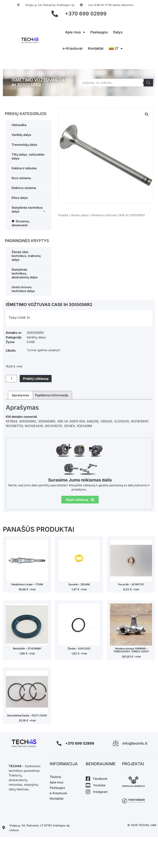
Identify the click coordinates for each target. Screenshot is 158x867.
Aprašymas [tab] (20, 395)
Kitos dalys (20, 198)
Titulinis (55, 777)
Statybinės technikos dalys (27, 209)
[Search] (148, 82)
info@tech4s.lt (134, 743)
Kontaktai (95, 48)
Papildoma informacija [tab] (51, 395)
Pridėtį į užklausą (35, 379)
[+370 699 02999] (54, 13)
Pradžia (63, 215)
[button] (146, 114)
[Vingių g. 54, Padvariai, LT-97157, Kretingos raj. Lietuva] (3, 827)
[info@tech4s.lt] (115, 743)
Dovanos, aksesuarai (21, 223)
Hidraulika (19, 125)
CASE (31, 342)
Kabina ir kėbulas (24, 168)
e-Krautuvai (72, 48)
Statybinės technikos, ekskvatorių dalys (25, 273)
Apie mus (73, 32)
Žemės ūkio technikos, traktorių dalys (26, 256)
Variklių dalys (21, 135)
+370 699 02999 (86, 14)
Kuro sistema (21, 178)
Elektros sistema (24, 188)
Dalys (118, 32)
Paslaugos (99, 32)
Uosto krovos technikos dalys (23, 289)
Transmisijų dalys (24, 145)
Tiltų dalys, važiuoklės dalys (28, 156)
